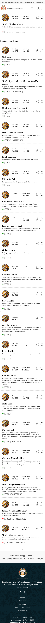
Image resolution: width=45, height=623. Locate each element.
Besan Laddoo (8, 351)
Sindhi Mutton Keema (12, 535)
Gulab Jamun (8, 250)
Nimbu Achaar (9, 156)
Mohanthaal (8, 430)
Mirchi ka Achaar (10, 179)
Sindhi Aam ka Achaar (12, 132)
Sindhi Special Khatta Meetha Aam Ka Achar (20, 82)
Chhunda (6, 56)
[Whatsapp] (38, 8)
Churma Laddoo (9, 274)
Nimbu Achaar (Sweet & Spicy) (16, 108)
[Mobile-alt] (42, 8)
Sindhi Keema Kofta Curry (14, 510)
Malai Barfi (7, 403)
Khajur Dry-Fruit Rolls (13, 201)
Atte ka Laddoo (9, 324)
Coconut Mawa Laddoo (13, 458)
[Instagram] (24, 592)
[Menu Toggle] (32, 8)
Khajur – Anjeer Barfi (12, 225)
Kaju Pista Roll (9, 375)
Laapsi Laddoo (9, 300)
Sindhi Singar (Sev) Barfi (13, 484)
